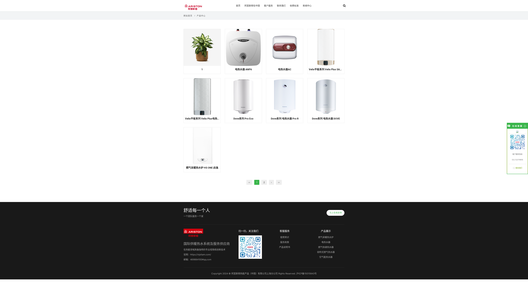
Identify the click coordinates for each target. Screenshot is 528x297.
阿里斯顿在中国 (252, 5)
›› (279, 182)
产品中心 (201, 15)
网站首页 (188, 15)
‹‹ (249, 182)
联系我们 (519, 168)
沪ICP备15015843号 (306, 273)
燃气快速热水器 (326, 247)
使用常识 (284, 237)
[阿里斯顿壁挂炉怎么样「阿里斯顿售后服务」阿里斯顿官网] (193, 7)
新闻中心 (307, 5)
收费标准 (294, 5)
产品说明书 (284, 247)
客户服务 (268, 5)
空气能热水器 (325, 257)
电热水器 (325, 242)
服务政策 (284, 242)
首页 (238, 5)
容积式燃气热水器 (326, 252)
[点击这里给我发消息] (517, 132)
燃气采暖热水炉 (326, 237)
